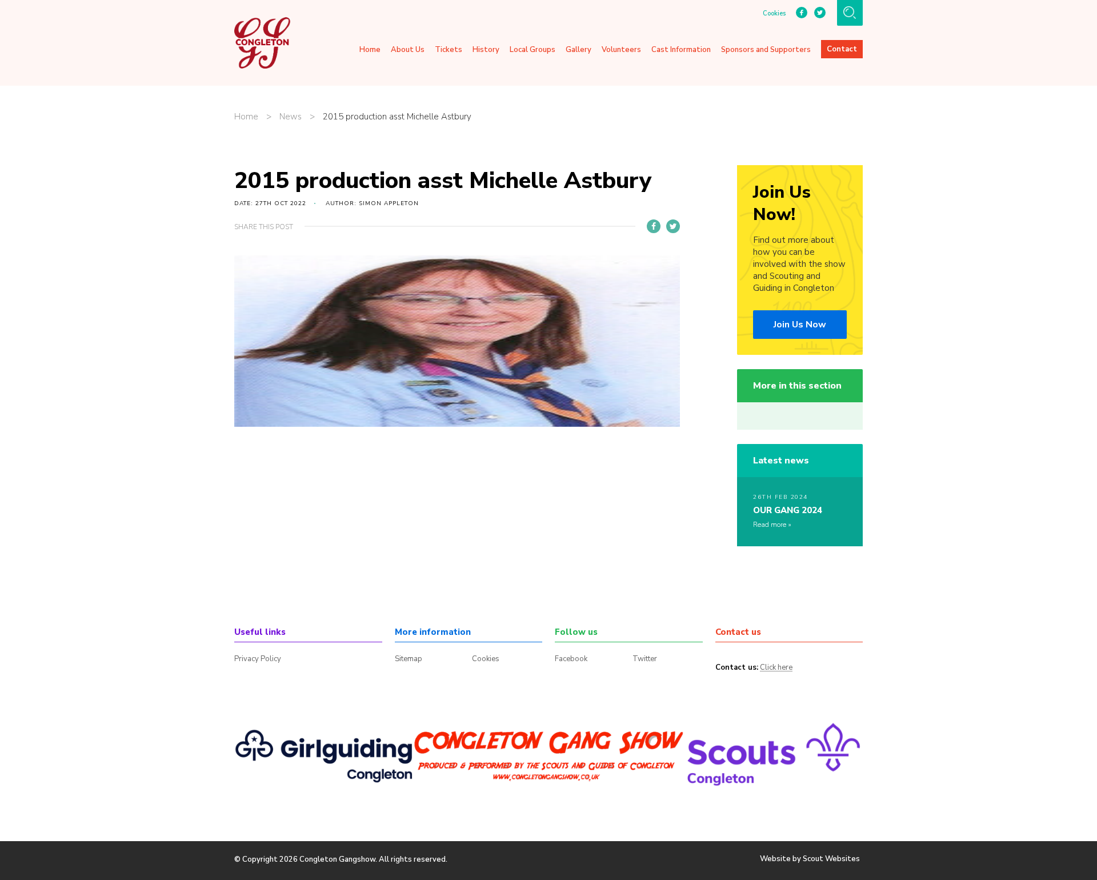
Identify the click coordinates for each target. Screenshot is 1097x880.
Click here (776, 668)
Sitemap (408, 659)
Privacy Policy (257, 659)
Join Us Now (800, 324)
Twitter (644, 659)
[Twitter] (673, 226)
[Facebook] (653, 226)
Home (370, 50)
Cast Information (681, 50)
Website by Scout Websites (810, 859)
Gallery (578, 50)
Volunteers (621, 50)
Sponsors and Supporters (766, 50)
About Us (408, 50)
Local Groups (532, 50)
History (486, 50)
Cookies (774, 14)
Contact (842, 49)
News (290, 117)
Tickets (448, 50)
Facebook (571, 659)
